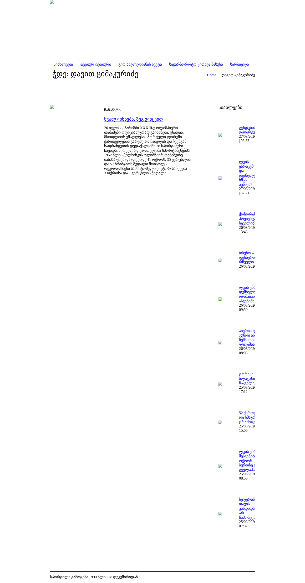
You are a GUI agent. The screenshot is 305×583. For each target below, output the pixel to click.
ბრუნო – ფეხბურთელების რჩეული (254, 257)
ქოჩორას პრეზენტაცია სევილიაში (250, 218)
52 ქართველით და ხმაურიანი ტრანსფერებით (253, 417)
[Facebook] (244, 577)
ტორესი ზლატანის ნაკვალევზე (249, 378)
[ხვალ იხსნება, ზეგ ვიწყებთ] (72, 127)
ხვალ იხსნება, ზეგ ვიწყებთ (133, 119)
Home (211, 75)
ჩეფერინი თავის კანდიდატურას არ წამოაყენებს (252, 508)
